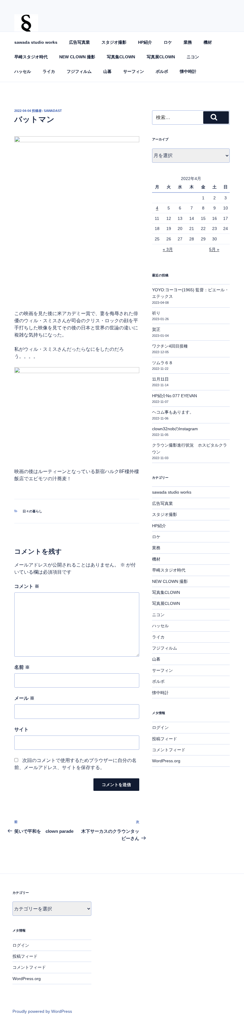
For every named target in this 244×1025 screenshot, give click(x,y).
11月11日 (160, 379)
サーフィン (133, 71)
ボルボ (162, 71)
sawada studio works (35, 42)
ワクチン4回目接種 (170, 346)
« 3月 (168, 249)
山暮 (107, 71)
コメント (26, 586)
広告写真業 (79, 42)
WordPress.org (166, 760)
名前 (22, 667)
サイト (21, 729)
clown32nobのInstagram (175, 428)
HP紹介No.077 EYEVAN (174, 395)
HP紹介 (145, 42)
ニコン (193, 56)
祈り (156, 313)
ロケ (168, 42)
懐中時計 (188, 71)
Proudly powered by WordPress (42, 1011)
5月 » (214, 249)
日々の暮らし (32, 511)
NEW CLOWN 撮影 (77, 56)
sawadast (53, 110)
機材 (208, 42)
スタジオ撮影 (113, 42)
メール (24, 698)
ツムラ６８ (162, 362)
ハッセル (22, 71)
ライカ (49, 71)
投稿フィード (164, 738)
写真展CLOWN (161, 56)
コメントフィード (168, 749)
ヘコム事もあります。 (173, 412)
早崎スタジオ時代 (31, 56)
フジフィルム (79, 71)
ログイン (160, 727)
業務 (188, 42)
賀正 (156, 329)
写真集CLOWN (121, 56)
